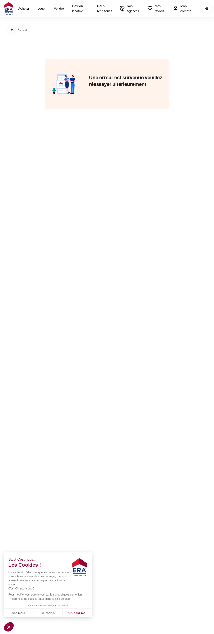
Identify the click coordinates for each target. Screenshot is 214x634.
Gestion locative (77, 8)
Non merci (18, 613)
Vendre (59, 8)
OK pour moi (77, 613)
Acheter (23, 8)
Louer (42, 8)
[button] (9, 627)
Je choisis (48, 613)
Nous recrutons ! (104, 8)
